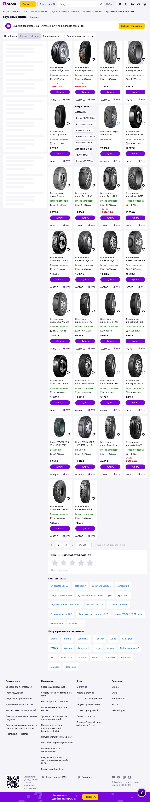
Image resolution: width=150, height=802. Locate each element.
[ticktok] (129, 777)
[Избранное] (138, 4)
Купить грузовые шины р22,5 (93, 614)
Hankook (100, 638)
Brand (54, 638)
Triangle (67, 638)
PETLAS (54, 648)
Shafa (114, 692)
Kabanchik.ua (118, 698)
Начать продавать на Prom (55, 701)
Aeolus (110, 648)
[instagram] (124, 777)
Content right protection (88, 710)
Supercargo (66, 657)
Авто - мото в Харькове (35, 11)
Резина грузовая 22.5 (61, 614)
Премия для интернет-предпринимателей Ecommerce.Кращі (52, 728)
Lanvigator (127, 638)
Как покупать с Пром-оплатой (21, 710)
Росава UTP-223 (95, 604)
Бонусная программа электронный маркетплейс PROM (54, 760)
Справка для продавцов (53, 686)
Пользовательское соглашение (57, 736)
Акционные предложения (19, 698)
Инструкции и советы (17, 733)
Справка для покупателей (19, 686)
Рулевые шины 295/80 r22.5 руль (94, 595)
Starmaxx (110, 657)
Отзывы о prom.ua (85, 716)
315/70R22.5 (57, 623)
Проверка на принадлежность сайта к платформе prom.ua (21, 726)
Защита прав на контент (89, 704)
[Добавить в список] (68, 59)
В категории (46, 4)
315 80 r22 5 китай (118, 604)
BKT (52, 657)
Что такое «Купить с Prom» (19, 704)
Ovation (68, 648)
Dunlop (95, 657)
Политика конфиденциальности (57, 742)
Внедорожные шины (61, 595)
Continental (83, 638)
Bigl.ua (115, 686)
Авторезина (123, 585)
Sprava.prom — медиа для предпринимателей (54, 718)
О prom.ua (81, 686)
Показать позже (59, 570)
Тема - (53, 777)
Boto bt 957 (80, 585)
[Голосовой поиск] (101, 4)
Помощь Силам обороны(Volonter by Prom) (88, 723)
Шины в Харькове (92, 11)
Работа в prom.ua (85, 692)
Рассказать (90, 796)
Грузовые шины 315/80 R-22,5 (66, 604)
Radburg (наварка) (129, 648)
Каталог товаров (11, 11)
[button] (60, 92)
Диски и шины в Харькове (65, 11)
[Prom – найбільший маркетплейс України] (9, 4)
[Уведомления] (126, 4)
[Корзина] (144, 4)
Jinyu (98, 648)
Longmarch (83, 648)
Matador (55, 666)
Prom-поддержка (14, 692)
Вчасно (115, 704)
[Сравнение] (132, 4)
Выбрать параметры (131, 26)
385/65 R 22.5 (75, 623)
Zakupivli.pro (118, 710)
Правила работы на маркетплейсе (51, 750)
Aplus (113, 638)
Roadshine (70, 666)
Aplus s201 (123, 595)
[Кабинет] (119, 4)
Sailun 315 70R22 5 (101, 585)
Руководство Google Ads (53, 769)
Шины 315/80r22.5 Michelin (129, 614)
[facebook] (119, 777)
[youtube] (113, 777)
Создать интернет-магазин (55, 692)
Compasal (126, 657)
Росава (82, 657)
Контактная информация (89, 698)
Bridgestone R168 (59, 585)
